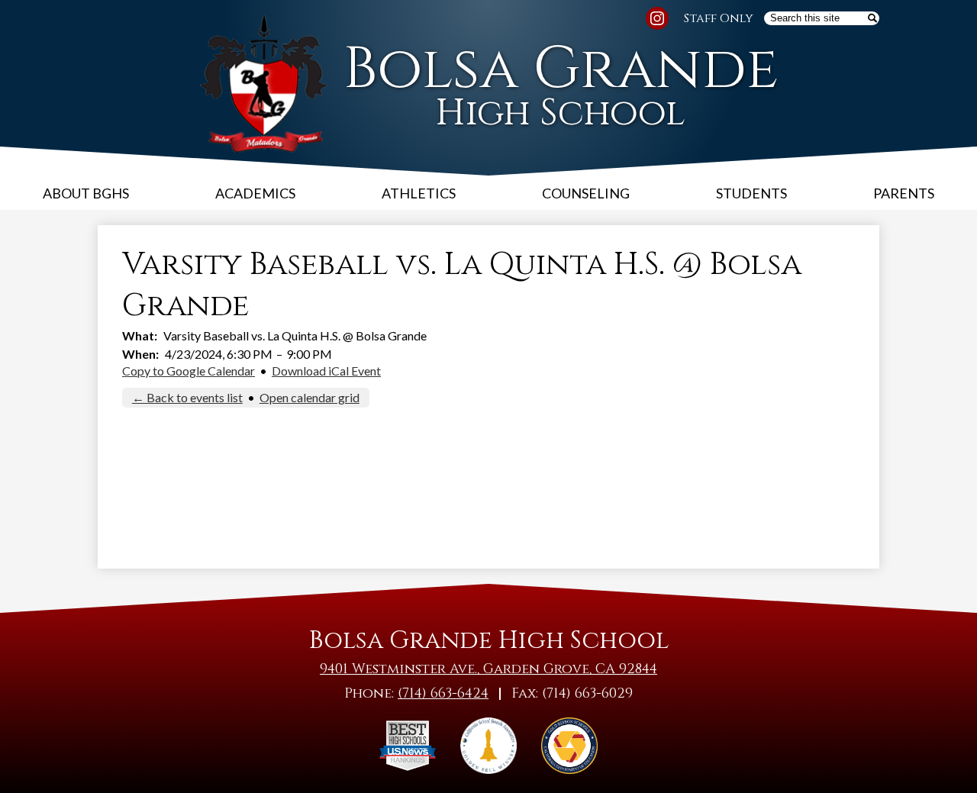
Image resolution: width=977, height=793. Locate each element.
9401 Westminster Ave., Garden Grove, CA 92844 (488, 669)
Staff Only (718, 18)
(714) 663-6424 (443, 693)
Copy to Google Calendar (188, 370)
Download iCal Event (326, 370)
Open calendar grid (310, 397)
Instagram (657, 18)
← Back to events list (187, 397)
